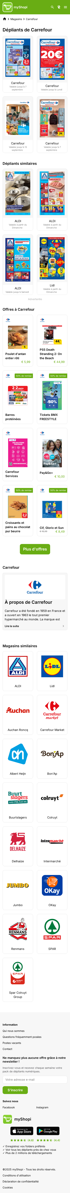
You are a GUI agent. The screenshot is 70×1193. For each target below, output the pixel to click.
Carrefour (32, 19)
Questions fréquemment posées (22, 1036)
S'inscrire (15, 1090)
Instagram (42, 1107)
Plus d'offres (35, 549)
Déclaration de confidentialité (21, 1181)
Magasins (16, 19)
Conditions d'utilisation (17, 1175)
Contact (7, 1049)
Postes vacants (12, 1043)
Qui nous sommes (13, 1030)
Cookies (8, 1187)
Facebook (9, 1107)
